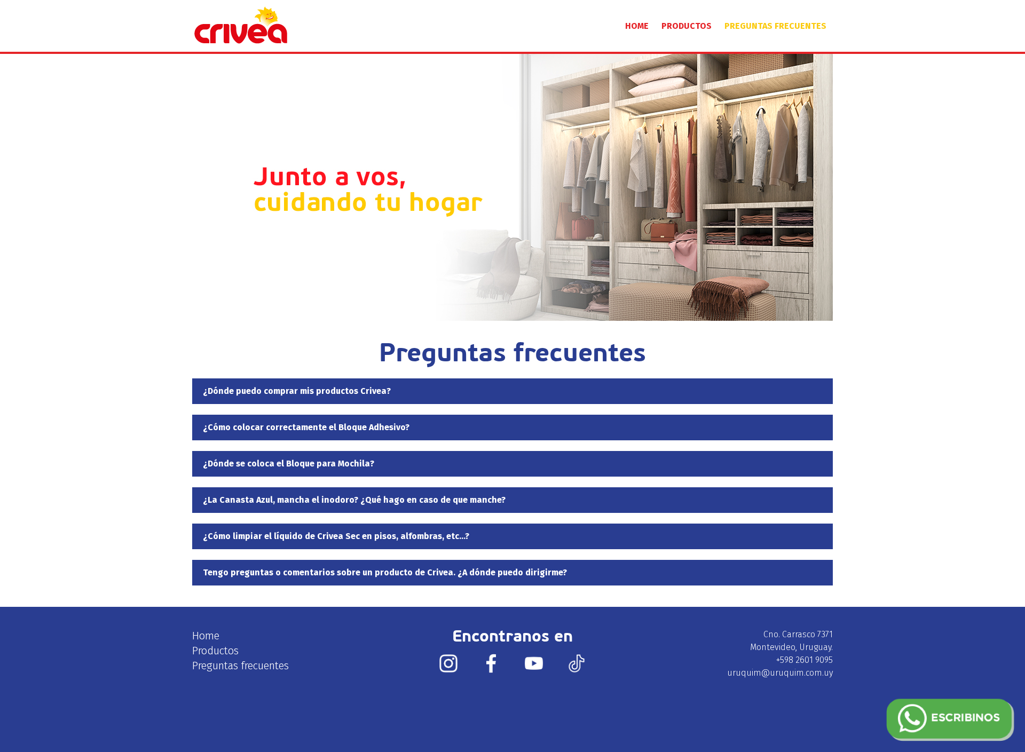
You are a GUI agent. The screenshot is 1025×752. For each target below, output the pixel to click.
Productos (215, 650)
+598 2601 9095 (804, 660)
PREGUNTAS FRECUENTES (775, 26)
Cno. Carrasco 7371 (798, 634)
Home (205, 635)
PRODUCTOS (686, 26)
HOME (637, 26)
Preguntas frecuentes (240, 665)
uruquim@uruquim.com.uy (780, 673)
